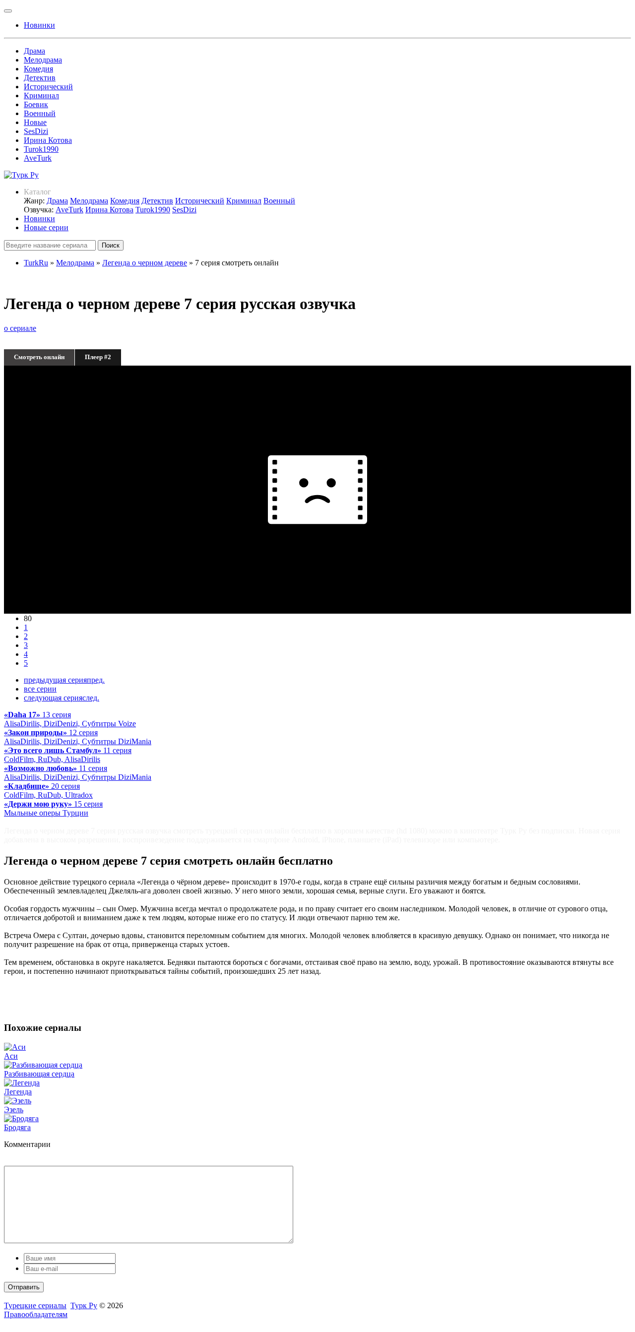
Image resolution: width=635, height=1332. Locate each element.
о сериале (20, 328)
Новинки (39, 218)
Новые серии (46, 227)
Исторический (48, 86)
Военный (40, 113)
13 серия (70, 719)
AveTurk (38, 158)
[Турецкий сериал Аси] (15, 1047)
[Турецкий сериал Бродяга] (21, 1118)
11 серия (67, 754)
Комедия (38, 68)
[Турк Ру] (21, 175)
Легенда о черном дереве (144, 262)
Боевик (36, 104)
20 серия (48, 790)
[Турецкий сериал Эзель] (17, 1100)
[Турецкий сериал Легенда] (22, 1082)
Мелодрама (43, 60)
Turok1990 (41, 149)
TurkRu (36, 262)
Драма (34, 51)
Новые (35, 122)
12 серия (77, 737)
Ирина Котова (48, 140)
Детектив (40, 77)
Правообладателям (35, 1314)
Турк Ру (83, 1305)
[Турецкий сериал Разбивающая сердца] (43, 1065)
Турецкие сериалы (35, 1305)
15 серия (53, 808)
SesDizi (36, 131)
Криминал (41, 95)
